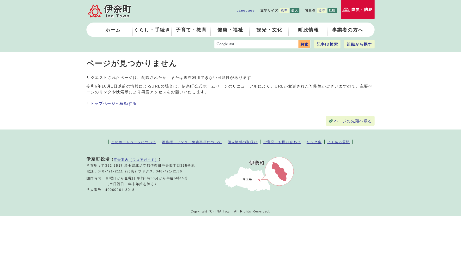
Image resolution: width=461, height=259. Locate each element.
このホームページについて (133, 142)
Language (246, 10)
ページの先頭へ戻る (353, 121)
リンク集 (314, 142)
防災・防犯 (362, 9)
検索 (304, 44)
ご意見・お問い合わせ (282, 142)
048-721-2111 (110, 171)
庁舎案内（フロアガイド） (136, 160)
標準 (284, 10)
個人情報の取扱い (243, 142)
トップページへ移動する (113, 103)
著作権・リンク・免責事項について (192, 142)
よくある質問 (338, 142)
